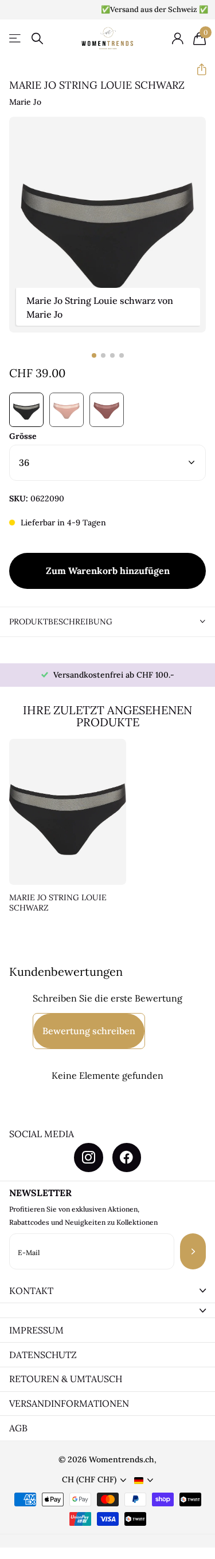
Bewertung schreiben (88, 1030)
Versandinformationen (69, 1403)
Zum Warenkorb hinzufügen (108, 570)
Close (107, 1291)
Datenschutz (43, 1354)
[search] (37, 39)
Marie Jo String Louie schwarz (58, 903)
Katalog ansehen (15, 38)
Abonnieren (193, 1251)
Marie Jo (25, 102)
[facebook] (126, 1157)
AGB (18, 1428)
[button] (197, 70)
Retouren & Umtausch (65, 1378)
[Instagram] (88, 1157)
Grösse (23, 436)
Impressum (36, 1330)
